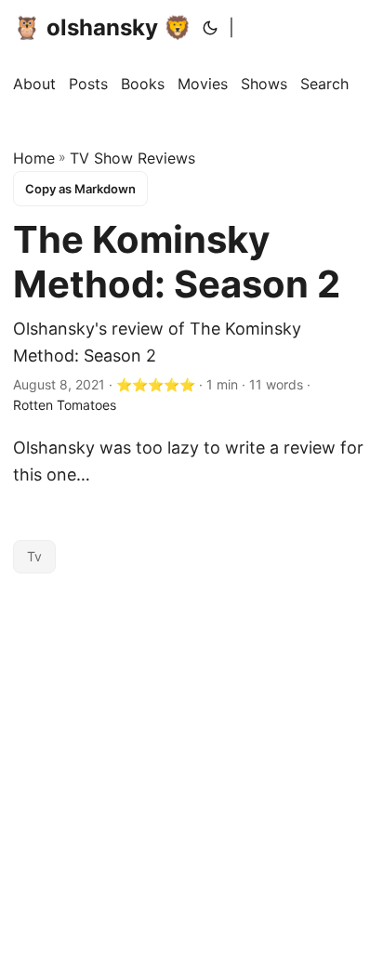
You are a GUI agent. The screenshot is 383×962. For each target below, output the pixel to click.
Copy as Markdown (80, 188)
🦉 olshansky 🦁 (102, 27)
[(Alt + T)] (210, 28)
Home (34, 158)
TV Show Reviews (132, 158)
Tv (34, 556)
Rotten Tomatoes (64, 405)
